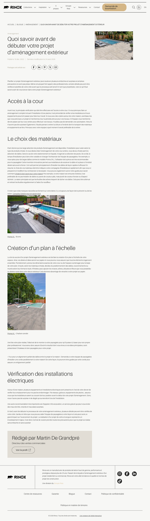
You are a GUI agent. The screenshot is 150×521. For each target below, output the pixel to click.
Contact (97, 7)
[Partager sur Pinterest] (44, 67)
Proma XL (11, 237)
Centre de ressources (33, 494)
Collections (27, 7)
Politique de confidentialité (112, 494)
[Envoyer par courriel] (55, 67)
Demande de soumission (111, 7)
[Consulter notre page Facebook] (127, 473)
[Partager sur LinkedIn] (39, 67)
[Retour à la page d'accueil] (13, 7)
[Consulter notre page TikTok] (119, 481)
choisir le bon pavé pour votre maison (29, 174)
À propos (56, 7)
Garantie (55, 494)
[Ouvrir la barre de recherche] (133, 7)
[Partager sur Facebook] (34, 67)
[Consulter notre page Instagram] (119, 473)
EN (145, 7)
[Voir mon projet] (139, 7)
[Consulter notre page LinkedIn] (134, 473)
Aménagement (31, 25)
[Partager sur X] (50, 67)
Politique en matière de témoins (74, 505)
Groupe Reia (68, 7)
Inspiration (43, 7)
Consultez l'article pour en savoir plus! (27, 194)
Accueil (10, 25)
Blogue (20, 25)
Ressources (82, 7)
